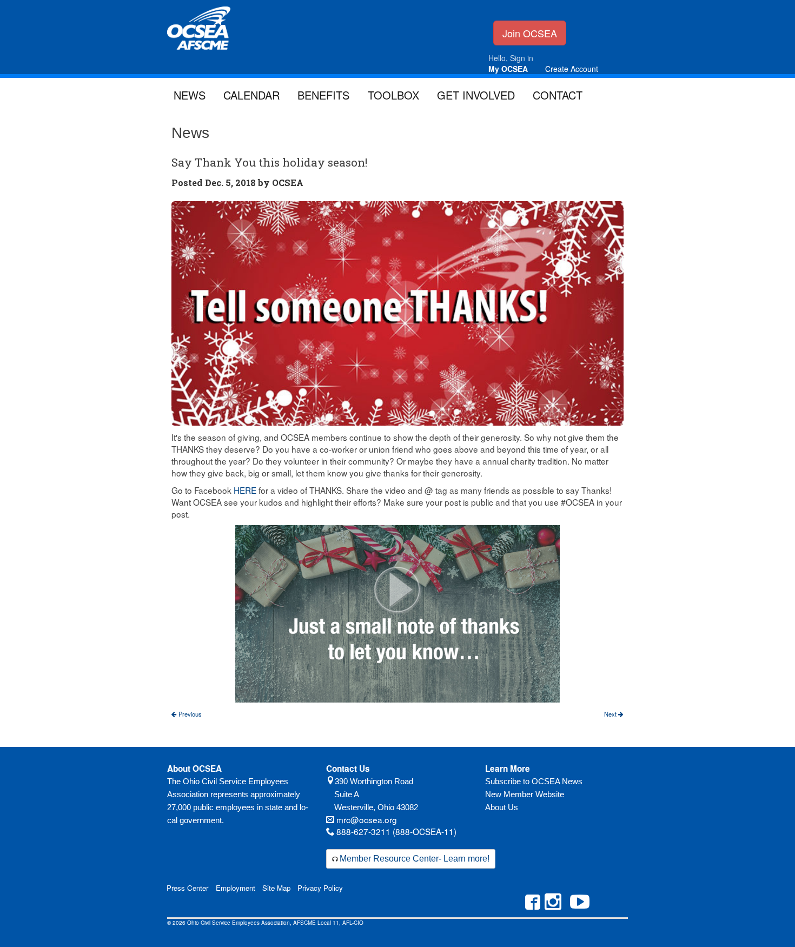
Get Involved (476, 95)
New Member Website (524, 794)
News (190, 95)
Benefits (323, 95)
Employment (235, 888)
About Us (501, 807)
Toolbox (393, 95)
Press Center (187, 888)
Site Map (276, 888)
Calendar (251, 95)
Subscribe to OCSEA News (533, 781)
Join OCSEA (529, 33)
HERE (245, 490)
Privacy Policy (320, 888)
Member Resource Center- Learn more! (414, 858)
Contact (557, 95)
